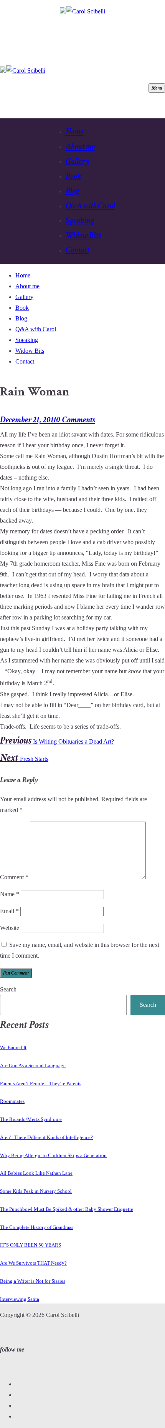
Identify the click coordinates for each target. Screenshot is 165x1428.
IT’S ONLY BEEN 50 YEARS (30, 1245)
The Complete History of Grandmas (36, 1227)
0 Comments (75, 419)
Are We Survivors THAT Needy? (33, 1263)
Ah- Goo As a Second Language (33, 1065)
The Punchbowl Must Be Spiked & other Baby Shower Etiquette (66, 1209)
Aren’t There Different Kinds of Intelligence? (46, 1137)
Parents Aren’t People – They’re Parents (40, 1083)
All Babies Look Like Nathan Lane (36, 1173)
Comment (14, 877)
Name (9, 894)
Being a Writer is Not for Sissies (32, 1281)
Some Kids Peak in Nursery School (36, 1191)
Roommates (12, 1101)
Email (9, 911)
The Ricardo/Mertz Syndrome (31, 1119)
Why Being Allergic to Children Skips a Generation (53, 1155)
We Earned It (13, 1047)
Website (9, 928)
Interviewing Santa (19, 1299)
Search (8, 989)
